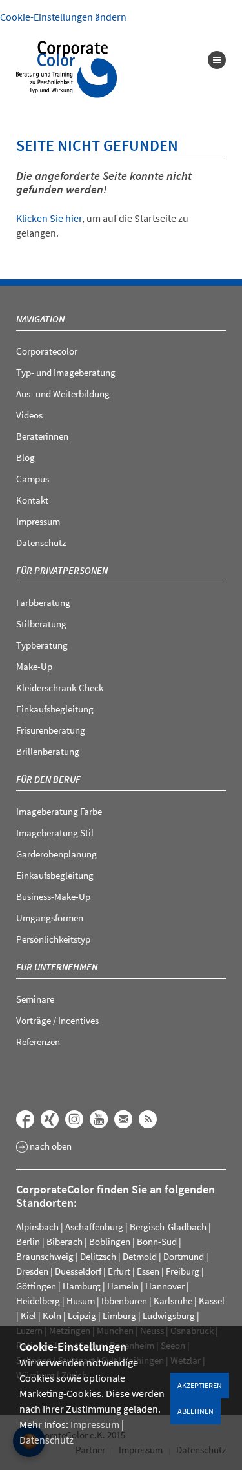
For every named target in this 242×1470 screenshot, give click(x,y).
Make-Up (34, 666)
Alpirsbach (37, 1226)
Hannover (165, 1286)
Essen (148, 1271)
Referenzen (38, 1041)
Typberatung (42, 645)
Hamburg (82, 1286)
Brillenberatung (47, 751)
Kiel (28, 1315)
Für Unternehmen (56, 967)
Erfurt (119, 1271)
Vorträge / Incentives (57, 1020)
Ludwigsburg (169, 1315)
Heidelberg (38, 1301)
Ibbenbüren (124, 1301)
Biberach (64, 1241)
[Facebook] (25, 1119)
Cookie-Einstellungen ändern (63, 16)
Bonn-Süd (157, 1241)
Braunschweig (45, 1256)
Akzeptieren (199, 1385)
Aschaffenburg (94, 1226)
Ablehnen (195, 1411)
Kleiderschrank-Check (59, 687)
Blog (25, 457)
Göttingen (36, 1286)
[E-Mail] (123, 1119)
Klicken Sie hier (49, 217)
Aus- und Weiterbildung (63, 393)
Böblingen (109, 1241)
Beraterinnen (42, 436)
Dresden (32, 1271)
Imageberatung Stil (55, 833)
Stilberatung (41, 624)
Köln (52, 1315)
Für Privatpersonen (62, 570)
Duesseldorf (78, 1271)
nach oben (50, 1146)
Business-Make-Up (53, 896)
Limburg (119, 1315)
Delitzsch (98, 1256)
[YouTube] (99, 1119)
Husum (80, 1301)
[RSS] (148, 1119)
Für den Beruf (48, 779)
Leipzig (82, 1315)
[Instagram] (74, 1119)
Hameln (123, 1286)
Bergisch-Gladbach (168, 1226)
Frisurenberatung (50, 730)
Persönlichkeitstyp (53, 939)
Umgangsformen (49, 918)
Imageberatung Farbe (59, 811)
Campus (32, 479)
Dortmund (183, 1256)
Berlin (28, 1241)
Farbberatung (43, 602)
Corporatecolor (46, 351)
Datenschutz (46, 1439)
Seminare (35, 999)
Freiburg (182, 1271)
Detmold (140, 1256)
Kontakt (32, 500)
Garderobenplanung (56, 854)
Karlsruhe (173, 1301)
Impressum (94, 1424)
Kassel (212, 1301)
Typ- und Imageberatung (66, 372)
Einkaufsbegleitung (55, 709)
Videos (29, 415)
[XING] (50, 1119)
